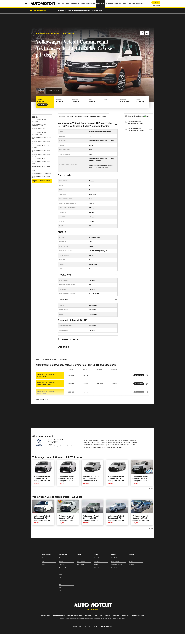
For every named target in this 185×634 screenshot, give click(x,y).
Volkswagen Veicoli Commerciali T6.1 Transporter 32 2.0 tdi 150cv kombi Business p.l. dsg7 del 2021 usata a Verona (117, 521)
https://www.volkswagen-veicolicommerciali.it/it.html (59, 446)
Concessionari (131, 567)
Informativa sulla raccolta (8, 633)
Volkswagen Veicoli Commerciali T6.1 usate (135, 122)
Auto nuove (131, 557)
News (43, 557)
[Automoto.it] (42, 3)
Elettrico (43, 564)
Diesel (34, 117)
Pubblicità (88, 615)
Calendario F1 (62, 561)
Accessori (134, 440)
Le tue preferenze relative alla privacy (30, 633)
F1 (59, 557)
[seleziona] (104, 167)
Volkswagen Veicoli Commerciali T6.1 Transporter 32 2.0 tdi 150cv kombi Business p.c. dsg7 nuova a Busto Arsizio (141, 481)
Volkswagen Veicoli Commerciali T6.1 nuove (136, 129)
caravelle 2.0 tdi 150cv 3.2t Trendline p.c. (41, 137)
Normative (96, 564)
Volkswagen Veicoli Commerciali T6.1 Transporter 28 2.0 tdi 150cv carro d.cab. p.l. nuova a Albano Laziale (43, 481)
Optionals (63, 346)
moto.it (87, 626)
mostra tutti (41, 399)
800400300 (50, 444)
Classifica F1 (62, 564)
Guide (96, 554)
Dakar (60, 574)
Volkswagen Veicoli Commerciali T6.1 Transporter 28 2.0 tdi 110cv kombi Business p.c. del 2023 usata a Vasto (43, 521)
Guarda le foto (53, 91)
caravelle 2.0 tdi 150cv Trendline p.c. (41, 173)
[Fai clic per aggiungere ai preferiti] (147, 33)
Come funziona (97, 557)
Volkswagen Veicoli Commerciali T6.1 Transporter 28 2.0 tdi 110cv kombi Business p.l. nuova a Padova (92, 480)
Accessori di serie (68, 339)
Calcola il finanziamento (136, 116)
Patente (95, 571)
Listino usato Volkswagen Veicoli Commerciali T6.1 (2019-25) (103, 447)
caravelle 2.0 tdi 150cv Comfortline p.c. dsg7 (41, 146)
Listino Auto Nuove (115, 557)
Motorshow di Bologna (81, 571)
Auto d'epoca (131, 564)
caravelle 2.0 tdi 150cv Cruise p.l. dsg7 (41, 169)
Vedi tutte (150, 488)
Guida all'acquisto (114, 440)
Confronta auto (97, 11)
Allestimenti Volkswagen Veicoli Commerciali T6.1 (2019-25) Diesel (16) (76, 365)
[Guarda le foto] (40, 91)
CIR (60, 577)
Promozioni (95, 442)
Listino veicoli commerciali (81, 11)
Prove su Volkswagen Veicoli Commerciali (122, 445)
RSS (101, 615)
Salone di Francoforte (81, 561)
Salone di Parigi (80, 567)
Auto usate (131, 561)
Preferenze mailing (138, 615)
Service (86, 442)
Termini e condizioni (59, 615)
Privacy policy (45, 615)
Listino (113, 554)
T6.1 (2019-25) (69, 33)
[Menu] (26, 3)
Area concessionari (156, 5)
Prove (43, 561)
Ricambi (125, 440)
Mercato (131, 554)
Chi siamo (107, 615)
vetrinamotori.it (106, 626)
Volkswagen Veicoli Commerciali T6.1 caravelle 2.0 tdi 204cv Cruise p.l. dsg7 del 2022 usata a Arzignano (141, 521)
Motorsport (63, 554)
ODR (96, 615)
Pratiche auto (96, 567)
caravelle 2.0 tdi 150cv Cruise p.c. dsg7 (41, 162)
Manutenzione (97, 561)
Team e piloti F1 (62, 567)
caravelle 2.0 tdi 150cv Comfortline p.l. (41, 150)
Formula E (61, 571)
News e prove (46, 554)
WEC (60, 584)
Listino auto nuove (64, 11)
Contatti (116, 615)
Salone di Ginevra (80, 564)
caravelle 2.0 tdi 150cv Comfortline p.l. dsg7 (41, 155)
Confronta (44, 104)
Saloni (79, 554)
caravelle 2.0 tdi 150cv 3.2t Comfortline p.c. (39, 120)
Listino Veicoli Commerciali (116, 564)
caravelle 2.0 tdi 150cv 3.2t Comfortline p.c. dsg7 (39, 124)
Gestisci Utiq (125, 615)
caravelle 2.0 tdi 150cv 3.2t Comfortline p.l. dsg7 (39, 133)
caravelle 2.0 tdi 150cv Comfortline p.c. (41, 142)
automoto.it (77, 626)
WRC (60, 587)
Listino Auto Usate (115, 561)
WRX (60, 590)
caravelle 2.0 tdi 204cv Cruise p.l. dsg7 (41, 181)
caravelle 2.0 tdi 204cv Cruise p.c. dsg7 (41, 176)
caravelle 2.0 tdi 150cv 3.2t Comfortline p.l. (39, 129)
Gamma (103, 440)
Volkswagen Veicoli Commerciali (48, 33)
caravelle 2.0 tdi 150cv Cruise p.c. (41, 159)
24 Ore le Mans (62, 581)
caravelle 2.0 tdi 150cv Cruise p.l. (41, 166)
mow (95, 626)
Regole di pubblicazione (74, 615)
